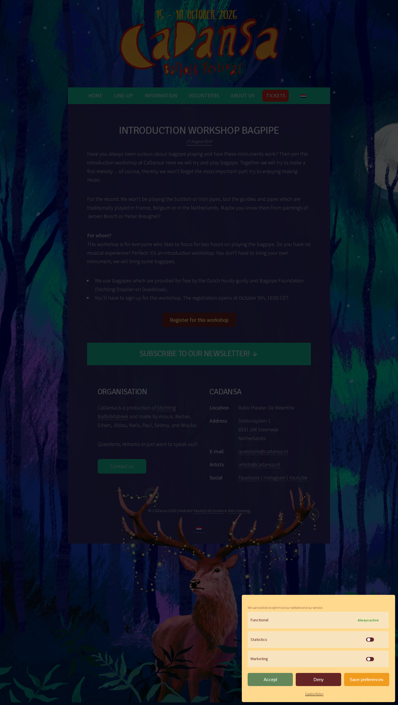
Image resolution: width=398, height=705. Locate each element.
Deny (319, 679)
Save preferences (366, 679)
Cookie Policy (314, 694)
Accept (270, 679)
